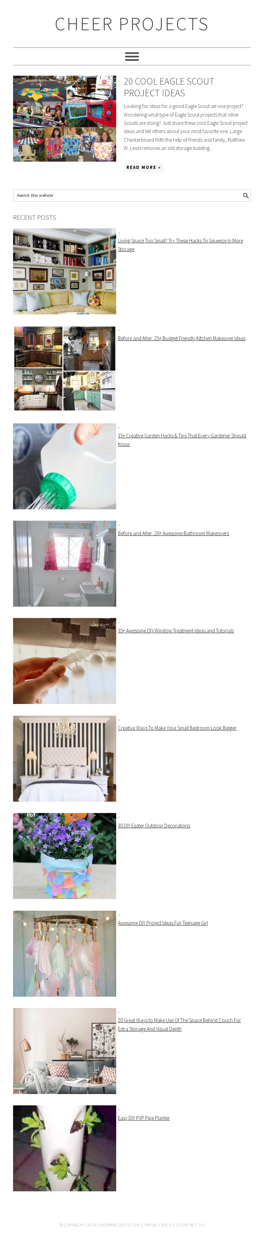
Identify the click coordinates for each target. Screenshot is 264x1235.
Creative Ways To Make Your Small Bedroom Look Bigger (177, 728)
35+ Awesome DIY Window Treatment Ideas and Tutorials (176, 630)
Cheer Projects (132, 23)
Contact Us (192, 1224)
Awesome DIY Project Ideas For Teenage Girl (163, 923)
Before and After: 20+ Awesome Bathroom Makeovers (173, 533)
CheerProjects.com (119, 1224)
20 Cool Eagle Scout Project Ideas (169, 87)
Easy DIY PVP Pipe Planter (144, 1118)
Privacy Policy (160, 1224)
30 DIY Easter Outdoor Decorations (154, 825)
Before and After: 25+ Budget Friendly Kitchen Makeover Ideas (181, 338)
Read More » (143, 167)
